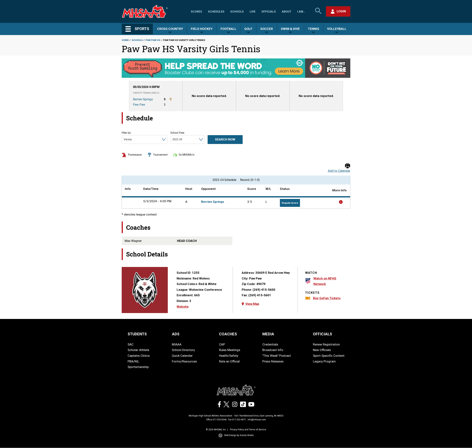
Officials (268, 11)
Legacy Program (324, 361)
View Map (252, 304)
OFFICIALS (322, 334)
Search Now (225, 139)
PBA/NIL (133, 361)
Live (253, 11)
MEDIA (268, 334)
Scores (196, 11)
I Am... (301, 11)
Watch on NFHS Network (324, 281)
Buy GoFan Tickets (327, 298)
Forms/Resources (184, 361)
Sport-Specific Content (328, 355)
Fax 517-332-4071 (237, 419)
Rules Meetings (229, 350)
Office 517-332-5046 (216, 419)
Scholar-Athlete (138, 350)
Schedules (216, 11)
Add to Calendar (339, 171)
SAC (130, 344)
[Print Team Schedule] (347, 166)
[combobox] (172, 139)
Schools (237, 11)
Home (125, 40)
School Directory (183, 350)
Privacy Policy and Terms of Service (248, 429)
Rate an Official (229, 361)
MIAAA (176, 344)
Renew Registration (326, 344)
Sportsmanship (138, 367)
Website (183, 306)
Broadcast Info (272, 350)
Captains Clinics (139, 355)
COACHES (228, 334)
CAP (222, 344)
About (286, 11)
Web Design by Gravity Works (239, 435)
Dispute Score (290, 203)
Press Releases (273, 361)
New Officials (322, 350)
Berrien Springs (212, 202)
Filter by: (126, 132)
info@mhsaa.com (257, 419)
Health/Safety (228, 355)
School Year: (177, 132)
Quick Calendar (182, 355)
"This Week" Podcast (276, 355)
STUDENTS (137, 334)
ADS (175, 334)
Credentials (270, 344)
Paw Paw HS (152, 40)
